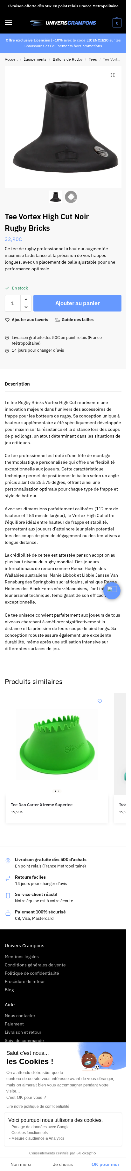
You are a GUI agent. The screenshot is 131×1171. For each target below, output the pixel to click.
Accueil (11, 59)
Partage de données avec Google (40, 1127)
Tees (93, 59)
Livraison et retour (23, 1032)
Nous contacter (20, 1015)
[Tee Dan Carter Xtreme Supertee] (57, 744)
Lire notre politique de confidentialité (37, 1106)
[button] (116, 23)
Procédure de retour (25, 981)
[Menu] (14, 23)
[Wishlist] (100, 701)
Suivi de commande (24, 1040)
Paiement (14, 1024)
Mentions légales (22, 956)
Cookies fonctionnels (29, 1132)
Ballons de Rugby (68, 59)
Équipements (35, 59)
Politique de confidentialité (32, 973)
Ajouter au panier (77, 303)
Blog (9, 990)
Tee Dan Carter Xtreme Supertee (41, 804)
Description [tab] (17, 384)
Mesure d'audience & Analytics (37, 1138)
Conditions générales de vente (35, 965)
